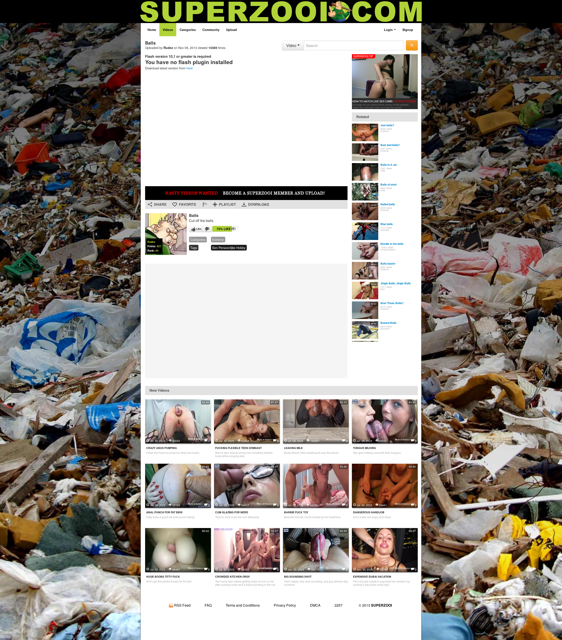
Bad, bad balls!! (390, 145)
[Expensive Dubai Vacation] (385, 549)
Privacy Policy (285, 605)
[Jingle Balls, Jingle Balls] (365, 290)
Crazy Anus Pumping (161, 448)
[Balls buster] (365, 270)
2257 (338, 605)
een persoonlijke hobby (228, 247)
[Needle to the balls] (365, 251)
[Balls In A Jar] (365, 172)
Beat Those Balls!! (391, 303)
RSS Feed (182, 605)
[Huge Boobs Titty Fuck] (178, 549)
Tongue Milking (364, 448)
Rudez (168, 47)
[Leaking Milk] (316, 420)
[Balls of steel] (365, 191)
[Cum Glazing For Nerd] (247, 485)
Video (291, 45)
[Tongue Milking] (385, 420)
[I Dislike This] (207, 229)
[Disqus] (246, 320)
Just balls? (387, 125)
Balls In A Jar (388, 165)
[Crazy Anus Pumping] (178, 420)
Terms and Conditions (243, 605)
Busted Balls (388, 323)
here (189, 68)
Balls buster (388, 263)
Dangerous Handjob (368, 512)
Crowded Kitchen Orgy (232, 577)
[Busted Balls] (365, 330)
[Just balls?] (365, 132)
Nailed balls (387, 204)
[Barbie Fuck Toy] (316, 485)
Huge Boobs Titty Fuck (163, 577)
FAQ (208, 605)
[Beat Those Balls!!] (365, 310)
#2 (157, 250)
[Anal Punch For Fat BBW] (178, 485)
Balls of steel (388, 184)
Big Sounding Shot (298, 577)
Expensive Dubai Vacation (372, 577)
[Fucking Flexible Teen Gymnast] (247, 420)
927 (159, 246)
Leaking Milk (293, 448)
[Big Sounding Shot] (316, 549)
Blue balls (386, 224)
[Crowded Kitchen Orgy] (247, 549)
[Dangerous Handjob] (385, 485)
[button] (204, 204)
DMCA (315, 605)
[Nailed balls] (365, 211)
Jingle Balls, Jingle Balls (395, 283)
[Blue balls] (365, 231)
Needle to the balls (391, 244)
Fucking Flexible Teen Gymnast (238, 448)
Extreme (218, 239)
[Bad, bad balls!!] (365, 152)
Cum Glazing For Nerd (231, 512)
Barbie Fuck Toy (296, 512)
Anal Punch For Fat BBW (164, 512)
